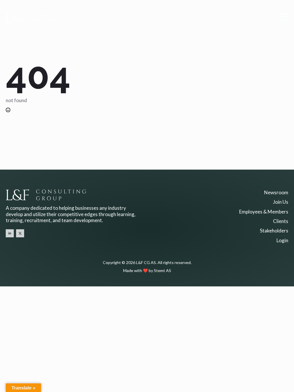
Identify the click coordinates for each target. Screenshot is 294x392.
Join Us (280, 202)
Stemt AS (162, 270)
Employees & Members (263, 212)
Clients (280, 221)
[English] (8, 244)
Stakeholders (274, 231)
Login (282, 240)
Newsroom (276, 192)
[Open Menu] (283, 17)
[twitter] (20, 233)
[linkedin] (10, 233)
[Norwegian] (14, 244)
